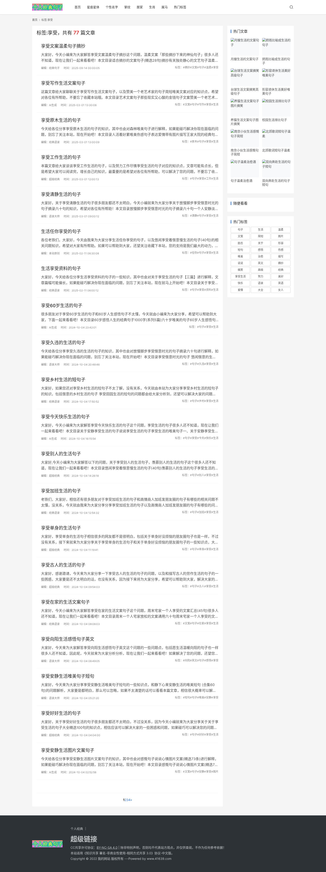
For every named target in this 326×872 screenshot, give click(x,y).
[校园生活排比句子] (276, 108)
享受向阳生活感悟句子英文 (67, 639)
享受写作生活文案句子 (63, 83)
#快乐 (207, 438)
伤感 (280, 249)
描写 (280, 256)
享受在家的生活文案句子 (65, 602)
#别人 (200, 475)
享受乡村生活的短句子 (63, 379)
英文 (260, 263)
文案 (240, 236)
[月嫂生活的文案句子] (245, 47)
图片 (280, 236)
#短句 (186, 697)
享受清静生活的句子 (61, 194)
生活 (260, 229)
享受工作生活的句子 (61, 157)
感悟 (260, 249)
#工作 (207, 178)
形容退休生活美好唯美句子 (276, 91)
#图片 (214, 771)
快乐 (240, 283)
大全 (260, 290)
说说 (240, 263)
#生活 (214, 104)
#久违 (200, 364)
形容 (280, 243)
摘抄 (280, 263)
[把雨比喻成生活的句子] (276, 47)
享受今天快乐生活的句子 (65, 416)
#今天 (200, 438)
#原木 (193, 141)
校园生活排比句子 (274, 120)
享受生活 (240, 276)
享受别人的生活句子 (61, 454)
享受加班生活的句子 (61, 491)
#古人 (200, 586)
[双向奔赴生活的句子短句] (276, 168)
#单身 (200, 549)
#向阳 (186, 660)
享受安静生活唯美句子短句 (67, 676)
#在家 (200, 623)
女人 (280, 290)
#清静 (193, 215)
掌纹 (127, 7)
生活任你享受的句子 (61, 231)
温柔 (280, 229)
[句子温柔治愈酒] (245, 168)
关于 (260, 243)
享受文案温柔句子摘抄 (63, 46)
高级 (260, 269)
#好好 (200, 734)
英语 (280, 283)
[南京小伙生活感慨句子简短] (245, 138)
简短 (260, 236)
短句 (240, 249)
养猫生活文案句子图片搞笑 (245, 122)
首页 (78, 7)
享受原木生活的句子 (61, 120)
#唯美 (200, 697)
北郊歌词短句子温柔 (276, 150)
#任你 (193, 252)
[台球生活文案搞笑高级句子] (245, 77)
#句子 (200, 67)
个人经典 (77, 828)
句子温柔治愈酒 (241, 180)
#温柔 (207, 67)
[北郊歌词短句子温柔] (276, 138)
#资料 (207, 289)
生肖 (152, 7)
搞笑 (240, 269)
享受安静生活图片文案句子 (67, 750)
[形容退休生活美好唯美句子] (276, 77)
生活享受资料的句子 (61, 268)
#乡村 (200, 401)
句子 (240, 229)
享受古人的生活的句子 (63, 565)
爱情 (240, 290)
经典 (280, 269)
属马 (164, 7)
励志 (240, 243)
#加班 (200, 512)
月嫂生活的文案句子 (245, 59)
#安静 (207, 697)
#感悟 (207, 660)
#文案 (193, 67)
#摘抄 (186, 67)
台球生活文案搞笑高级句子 (245, 91)
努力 (260, 276)
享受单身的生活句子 (61, 528)
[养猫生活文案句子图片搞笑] (245, 108)
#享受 (214, 67)
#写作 (200, 104)
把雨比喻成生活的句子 (276, 61)
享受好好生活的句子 (61, 713)
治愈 (260, 256)
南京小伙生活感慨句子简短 (245, 152)
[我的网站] (47, 5)
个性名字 (112, 7)
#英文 (193, 660)
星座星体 (93, 7)
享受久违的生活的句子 (63, 342)
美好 (280, 276)
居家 (140, 7)
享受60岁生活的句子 (61, 305)
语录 (260, 283)
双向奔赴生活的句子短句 (276, 182)
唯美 (240, 256)
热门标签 (180, 7)
